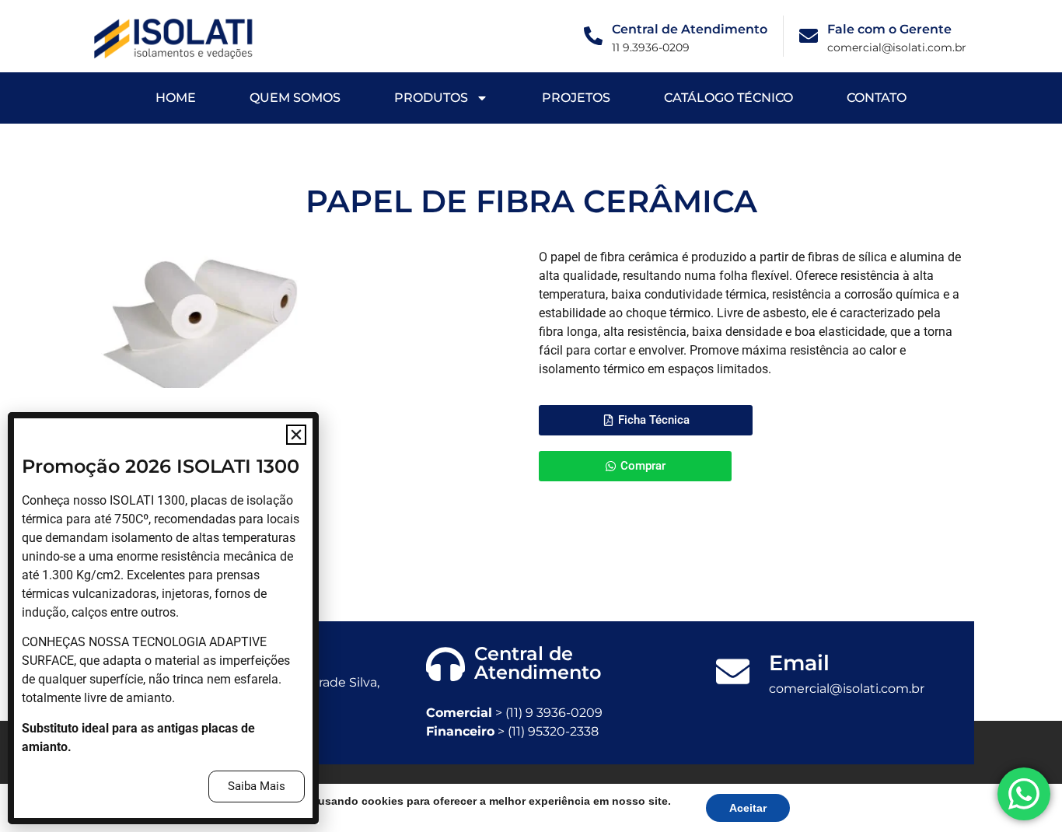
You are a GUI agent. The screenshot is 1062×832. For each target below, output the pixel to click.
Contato (877, 97)
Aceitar (748, 808)
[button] (296, 435)
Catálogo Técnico (728, 97)
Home (175, 97)
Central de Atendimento (689, 29)
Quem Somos (295, 97)
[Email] (732, 671)
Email (799, 663)
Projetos (576, 97)
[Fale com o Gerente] (808, 35)
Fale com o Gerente (889, 29)
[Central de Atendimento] (593, 35)
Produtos (431, 97)
